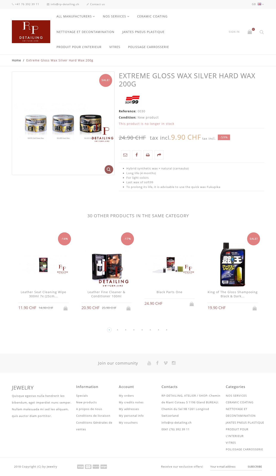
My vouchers (128, 422)
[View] (47, 308)
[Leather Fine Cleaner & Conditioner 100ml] (106, 265)
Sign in (234, 32)
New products (86, 402)
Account (126, 386)
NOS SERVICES (114, 16)
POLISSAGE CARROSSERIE (148, 47)
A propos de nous (89, 409)
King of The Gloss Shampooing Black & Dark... (233, 294)
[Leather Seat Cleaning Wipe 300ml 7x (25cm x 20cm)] (43, 265)
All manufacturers (74, 16)
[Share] (159, 154)
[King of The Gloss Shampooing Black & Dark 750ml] (232, 265)
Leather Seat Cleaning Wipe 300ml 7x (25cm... (43, 294)
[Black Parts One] (169, 265)
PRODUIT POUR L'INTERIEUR (79, 47)
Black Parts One (169, 292)
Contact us (97, 4)
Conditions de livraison (93, 416)
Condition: (127, 117)
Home (16, 60)
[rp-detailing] (31, 31)
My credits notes (131, 402)
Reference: (127, 111)
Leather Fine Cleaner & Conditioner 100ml (106, 294)
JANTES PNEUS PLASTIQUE (143, 32)
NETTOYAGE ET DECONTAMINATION (85, 32)
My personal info (131, 416)
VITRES (114, 47)
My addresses (129, 409)
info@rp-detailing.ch (65, 4)
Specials (82, 396)
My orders (126, 396)
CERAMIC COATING (152, 16)
